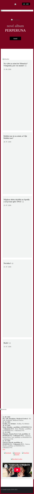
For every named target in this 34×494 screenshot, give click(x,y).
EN (28, 4)
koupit (15, 38)
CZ (24, 4)
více (4, 449)
